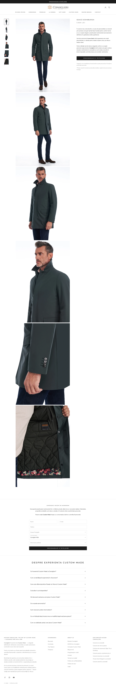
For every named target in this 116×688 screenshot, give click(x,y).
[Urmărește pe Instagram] (9, 677)
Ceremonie (32, 12)
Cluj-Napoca (51, 647)
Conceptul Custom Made (74, 647)
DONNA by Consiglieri (73, 644)
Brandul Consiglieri (73, 641)
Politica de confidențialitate (75, 661)
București (50, 641)
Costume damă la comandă (100, 661)
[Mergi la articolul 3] (6, 37)
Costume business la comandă (101, 656)
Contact (98, 12)
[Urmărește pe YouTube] (14, 677)
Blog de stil (71, 650)
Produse (42, 12)
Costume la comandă (98, 643)
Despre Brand (86, 12)
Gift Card (62, 12)
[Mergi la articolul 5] (6, 53)
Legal (69, 666)
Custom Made (73, 12)
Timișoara (50, 650)
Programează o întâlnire (58, 1)
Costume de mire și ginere (100, 646)
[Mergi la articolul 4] (6, 45)
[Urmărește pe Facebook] (5, 677)
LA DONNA (52, 12)
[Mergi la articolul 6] (6, 61)
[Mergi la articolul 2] (6, 29)
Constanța (50, 644)
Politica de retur (72, 664)
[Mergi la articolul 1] (6, 22)
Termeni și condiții (72, 658)
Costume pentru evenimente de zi (102, 653)
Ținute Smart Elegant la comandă (102, 659)
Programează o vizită (73, 652)
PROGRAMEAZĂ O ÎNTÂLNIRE (58, 548)
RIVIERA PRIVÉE (20, 12)
